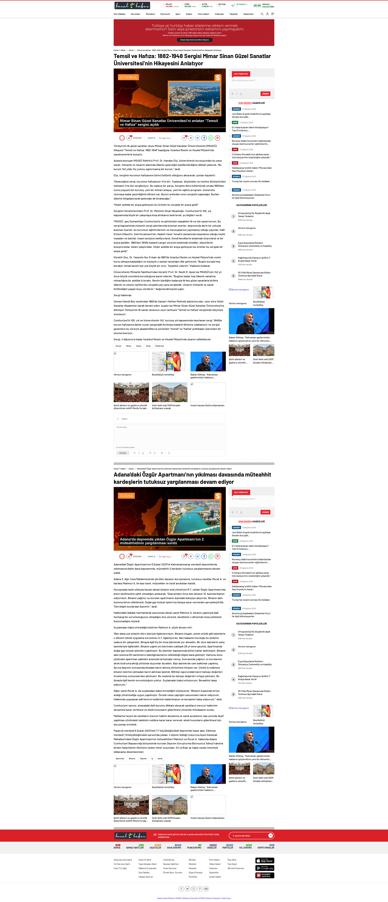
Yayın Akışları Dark (148, 864)
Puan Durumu (194, 846)
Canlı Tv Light (120, 868)
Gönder (122, 453)
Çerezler (194, 898)
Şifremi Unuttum (236, 868)
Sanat (138, 346)
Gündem (150, 13)
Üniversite (159, 346)
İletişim (171, 898)
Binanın (132, 758)
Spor (178, 13)
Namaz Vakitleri (135, 846)
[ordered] (150, 453)
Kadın (189, 13)
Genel (131, 50)
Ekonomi (165, 13)
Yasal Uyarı (226, 898)
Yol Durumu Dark (122, 864)
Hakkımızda (162, 898)
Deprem (143, 758)
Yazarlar (233, 13)
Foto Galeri (203, 13)
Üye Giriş (232, 859)
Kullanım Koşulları (213, 898)
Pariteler (227, 846)
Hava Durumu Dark (123, 859)
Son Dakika (119, 13)
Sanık (160, 758)
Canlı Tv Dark (145, 859)
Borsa (117, 846)
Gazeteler (248, 13)
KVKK (201, 898)
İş (152, 758)
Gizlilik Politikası (183, 898)
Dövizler (193, 864)
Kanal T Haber (120, 50)
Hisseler (212, 846)
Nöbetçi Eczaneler (148, 868)
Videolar (219, 13)
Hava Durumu (174, 846)
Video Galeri (215, 864)
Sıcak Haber (215, 876)
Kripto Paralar (266, 846)
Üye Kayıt (232, 864)
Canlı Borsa (168, 859)
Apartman (120, 758)
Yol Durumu (245, 846)
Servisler (135, 13)
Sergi (148, 346)
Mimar (128, 346)
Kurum (118, 346)
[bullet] (154, 453)
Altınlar (192, 859)
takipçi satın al (146, 876)
